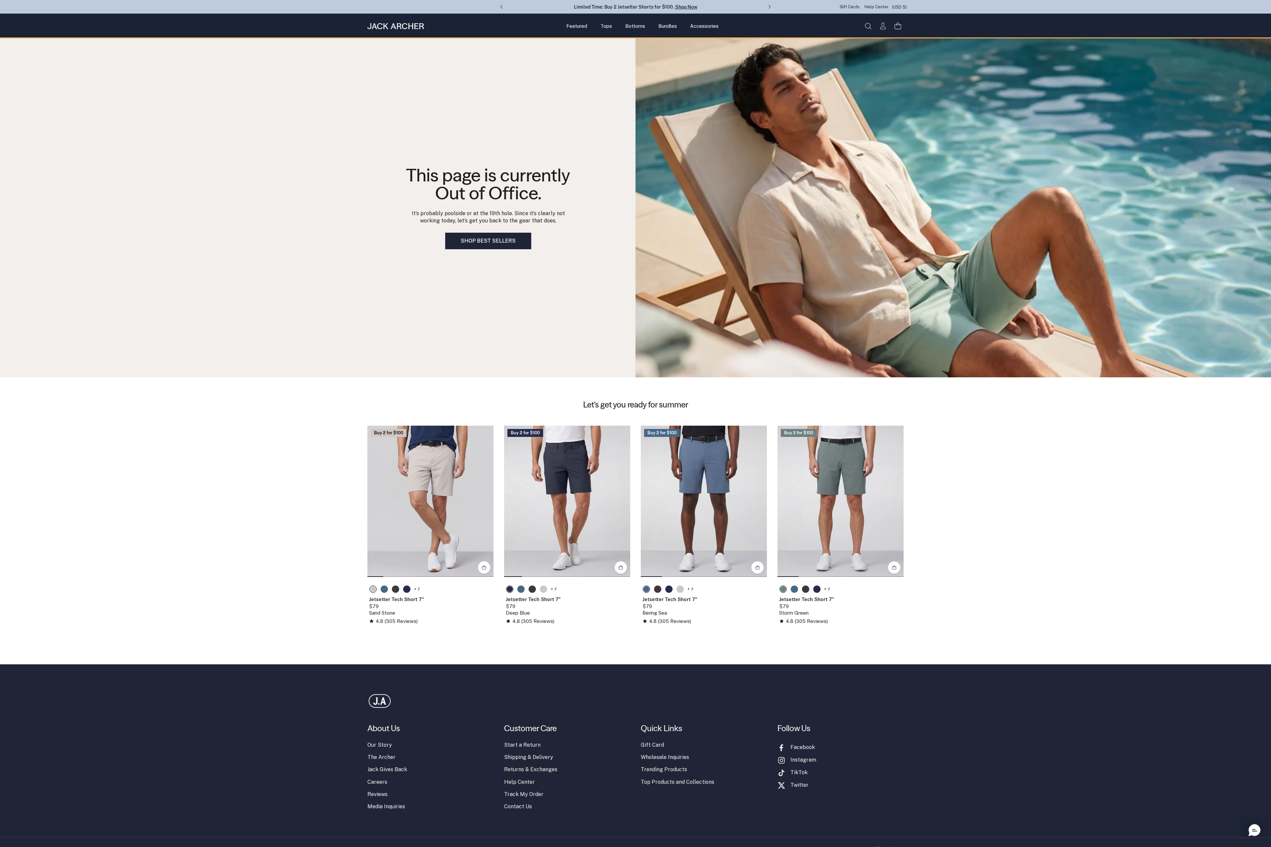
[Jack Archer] (395, 26)
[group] (430, 501)
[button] (868, 26)
